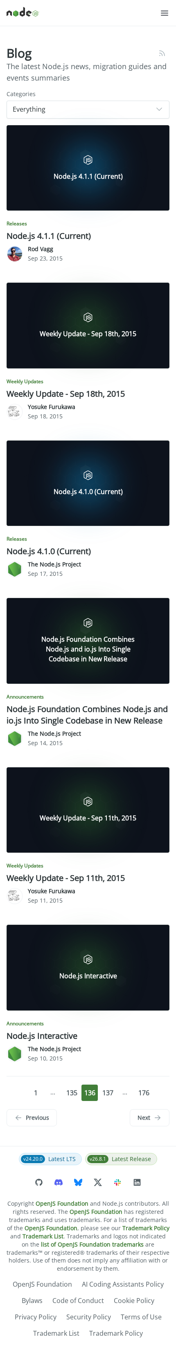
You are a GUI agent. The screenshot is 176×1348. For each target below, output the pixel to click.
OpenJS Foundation (62, 1203)
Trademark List (43, 1236)
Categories (21, 94)
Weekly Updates (25, 381)
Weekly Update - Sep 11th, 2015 (66, 877)
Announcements (25, 697)
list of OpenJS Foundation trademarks (92, 1244)
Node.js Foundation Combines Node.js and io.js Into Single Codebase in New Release (87, 714)
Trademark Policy (145, 1228)
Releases (17, 223)
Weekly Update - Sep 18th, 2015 (66, 393)
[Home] (83, 13)
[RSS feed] (162, 53)
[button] (164, 13)
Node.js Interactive (42, 1035)
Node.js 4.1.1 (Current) (49, 235)
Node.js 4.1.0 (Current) (49, 551)
